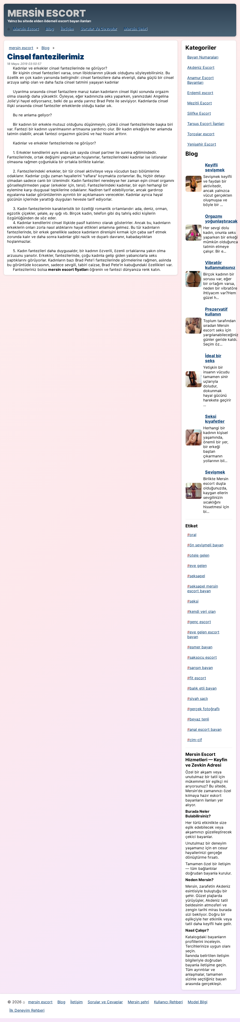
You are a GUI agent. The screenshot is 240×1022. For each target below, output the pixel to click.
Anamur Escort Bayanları (200, 80)
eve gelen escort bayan (203, 634)
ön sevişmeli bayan (206, 545)
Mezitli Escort (199, 103)
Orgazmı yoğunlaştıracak (221, 219)
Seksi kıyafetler (215, 419)
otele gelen (199, 555)
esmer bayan (201, 647)
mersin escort (26, 28)
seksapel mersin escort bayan (202, 588)
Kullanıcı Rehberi (168, 1002)
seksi (194, 601)
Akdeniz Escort (200, 67)
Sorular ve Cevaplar (98, 28)
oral (193, 534)
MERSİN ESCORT (47, 13)
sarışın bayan (201, 667)
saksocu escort (203, 657)
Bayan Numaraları (202, 57)
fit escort (198, 678)
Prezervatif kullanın (216, 311)
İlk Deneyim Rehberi (27, 1010)
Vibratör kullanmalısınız (220, 265)
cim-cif (196, 739)
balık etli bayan (203, 688)
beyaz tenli (199, 719)
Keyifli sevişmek (215, 167)
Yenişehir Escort (201, 144)
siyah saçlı (199, 698)
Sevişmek (215, 472)
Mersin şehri (135, 28)
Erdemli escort (200, 92)
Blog (49, 28)
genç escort (200, 621)
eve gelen (198, 565)
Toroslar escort (200, 134)
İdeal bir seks (213, 358)
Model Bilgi (197, 1002)
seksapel (197, 575)
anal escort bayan (205, 729)
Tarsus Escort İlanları (205, 123)
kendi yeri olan (203, 611)
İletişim (67, 28)
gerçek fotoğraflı (205, 708)
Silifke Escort (199, 113)
